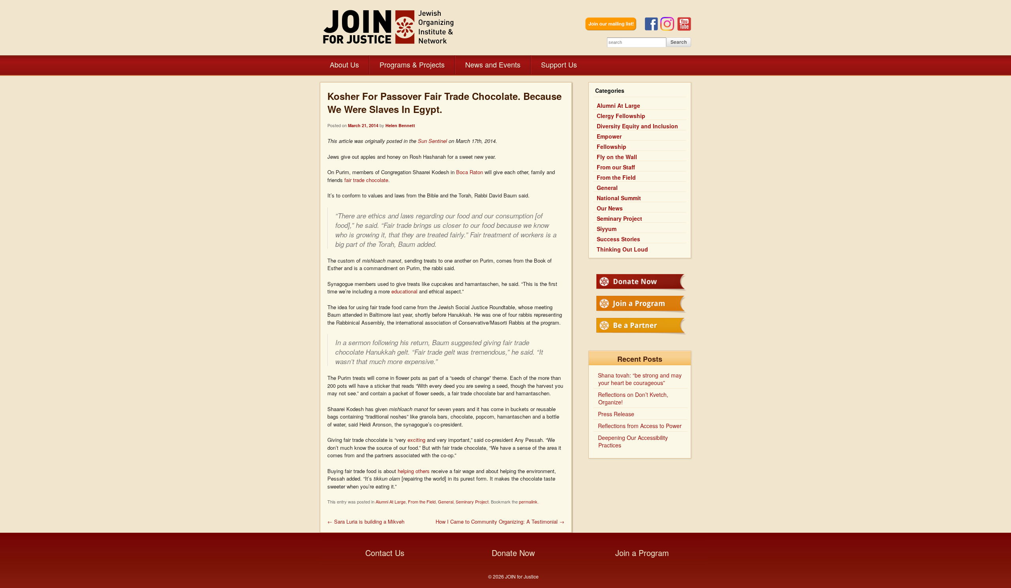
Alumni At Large (391, 501)
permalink (528, 501)
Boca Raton (469, 172)
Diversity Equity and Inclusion (637, 126)
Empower (609, 136)
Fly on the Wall (617, 157)
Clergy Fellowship (621, 116)
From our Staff (616, 167)
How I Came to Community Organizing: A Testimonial (500, 521)
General (445, 501)
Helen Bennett (400, 125)
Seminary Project (472, 501)
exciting (416, 439)
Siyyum (606, 229)
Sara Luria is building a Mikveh (365, 521)
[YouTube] (684, 28)
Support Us (559, 64)
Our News (610, 208)
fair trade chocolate (366, 180)
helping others (414, 471)
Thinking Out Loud (622, 249)
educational (404, 291)
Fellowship (611, 146)
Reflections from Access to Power (640, 426)
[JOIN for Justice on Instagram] (668, 28)
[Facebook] (652, 28)
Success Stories (618, 239)
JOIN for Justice (389, 26)
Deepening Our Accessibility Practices (633, 441)
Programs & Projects (412, 64)
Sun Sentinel (433, 141)
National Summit (619, 198)
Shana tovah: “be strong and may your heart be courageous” (640, 379)
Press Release (616, 414)
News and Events (493, 64)
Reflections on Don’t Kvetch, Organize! (633, 398)
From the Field (422, 501)
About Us (344, 64)
